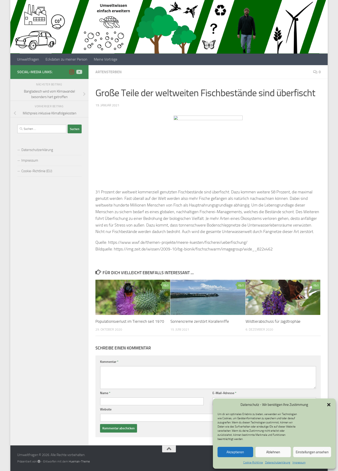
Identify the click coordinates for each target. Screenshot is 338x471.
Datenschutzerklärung (277, 462)
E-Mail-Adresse (224, 393)
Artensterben (108, 72)
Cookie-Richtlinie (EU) (36, 171)
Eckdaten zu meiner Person (66, 59)
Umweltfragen (28, 59)
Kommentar (109, 362)
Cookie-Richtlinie (253, 462)
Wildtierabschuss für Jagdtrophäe (273, 321)
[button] (329, 404)
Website (106, 409)
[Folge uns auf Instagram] (71, 72)
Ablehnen (273, 452)
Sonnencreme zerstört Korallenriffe (199, 321)
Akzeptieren (235, 452)
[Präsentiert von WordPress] (38, 461)
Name (105, 393)
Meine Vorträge (105, 59)
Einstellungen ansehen (312, 452)
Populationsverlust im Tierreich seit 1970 (129, 321)
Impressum (299, 462)
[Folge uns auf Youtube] (79, 72)
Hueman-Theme (79, 461)
